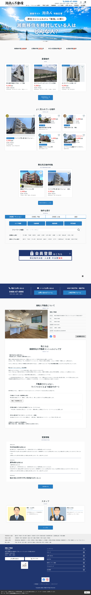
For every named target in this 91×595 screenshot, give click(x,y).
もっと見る (45, 527)
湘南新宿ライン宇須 (65, 540)
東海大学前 (38, 542)
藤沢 (26, 542)
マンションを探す (35, 5)
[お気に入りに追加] (26, 66)
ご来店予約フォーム (74, 292)
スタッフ (49, 552)
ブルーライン (82, 540)
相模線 (40, 540)
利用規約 (36, 584)
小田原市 (50, 239)
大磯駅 (53, 235)
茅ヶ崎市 (34, 239)
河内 (21, 537)
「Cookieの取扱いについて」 (14, 593)
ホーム (27, 5)
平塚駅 (29, 235)
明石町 (38, 537)
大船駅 (38, 235)
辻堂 (23, 542)
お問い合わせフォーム (45, 292)
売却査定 (76, 5)
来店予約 (49, 559)
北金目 (44, 537)
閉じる (87, 592)
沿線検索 (53, 5)
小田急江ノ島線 (34, 540)
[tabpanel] (45, 23)
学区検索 (73, 223)
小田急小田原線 (52, 540)
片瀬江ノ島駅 (70, 235)
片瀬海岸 (17, 537)
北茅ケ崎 (30, 542)
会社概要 (83, 5)
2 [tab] (44, 41)
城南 (34, 537)
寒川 (43, 542)
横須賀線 (58, 540)
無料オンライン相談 (51, 562)
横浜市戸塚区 (74, 239)
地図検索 (54, 223)
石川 (32, 537)
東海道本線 (17, 540)
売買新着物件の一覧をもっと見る (45, 97)
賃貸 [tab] (76, 217)
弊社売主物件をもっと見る (45, 202)
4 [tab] (47, 41)
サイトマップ (54, 584)
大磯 (50, 542)
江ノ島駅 (59, 235)
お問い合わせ (68, 5)
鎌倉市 (44, 239)
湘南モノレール (74, 540)
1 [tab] (43, 41)
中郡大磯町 (67, 239)
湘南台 (33, 542)
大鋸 (29, 537)
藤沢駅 (34, 235)
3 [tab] (46, 41)
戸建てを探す (45, 5)
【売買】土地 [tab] (55, 217)
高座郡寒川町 (49, 535)
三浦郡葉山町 (61, 239)
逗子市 (54, 239)
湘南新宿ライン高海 (25, 540)
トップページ (50, 548)
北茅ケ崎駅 (48, 235)
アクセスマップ (50, 566)
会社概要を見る (81, 336)
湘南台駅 (64, 235)
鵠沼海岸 (25, 537)
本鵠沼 (48, 537)
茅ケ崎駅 (25, 235)
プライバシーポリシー (45, 584)
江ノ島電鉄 (45, 540)
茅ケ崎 (19, 542)
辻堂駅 (42, 235)
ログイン (80, 3)
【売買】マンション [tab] (15, 217)
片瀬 (41, 537)
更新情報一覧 (45, 486)
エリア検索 (60, 5)
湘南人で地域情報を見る (16, 400)
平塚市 (28, 239)
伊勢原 (46, 542)
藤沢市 (24, 239)
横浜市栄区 (39, 239)
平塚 (16, 542)
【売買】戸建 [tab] (35, 217)
